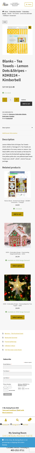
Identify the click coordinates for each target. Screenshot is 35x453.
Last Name (6, 378)
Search (17, 420)
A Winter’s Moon (10, 346)
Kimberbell (9, 118)
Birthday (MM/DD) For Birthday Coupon (23, 384)
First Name (6, 371)
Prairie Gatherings (10, 342)
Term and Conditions (9, 410)
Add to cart (26, 104)
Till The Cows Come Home (13, 350)
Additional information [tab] (9, 133)
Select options (17, 266)
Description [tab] (6, 128)
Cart (27, 418)
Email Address (7, 364)
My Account (6, 420)
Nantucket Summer (11, 337)
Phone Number (7, 384)
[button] (29, 27)
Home (6, 11)
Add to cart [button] (17, 214)
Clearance (12, 114)
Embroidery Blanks (20, 114)
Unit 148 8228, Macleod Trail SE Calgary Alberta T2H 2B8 (17, 437)
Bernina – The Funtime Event (14, 333)
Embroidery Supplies (15, 11)
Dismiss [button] (4, 445)
